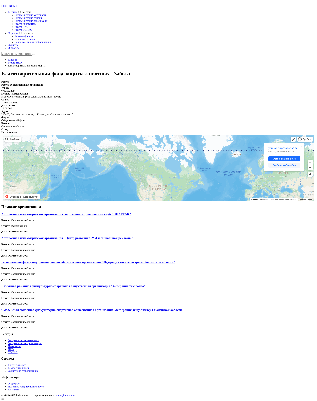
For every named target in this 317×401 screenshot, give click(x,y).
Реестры (13, 12)
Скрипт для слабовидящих (23, 370)
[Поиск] (34, 54)
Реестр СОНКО (23, 29)
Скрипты (13, 45)
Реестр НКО (21, 26)
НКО (11, 349)
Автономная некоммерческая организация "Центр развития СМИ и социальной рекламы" (67, 238)
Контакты (13, 389)
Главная (12, 59)
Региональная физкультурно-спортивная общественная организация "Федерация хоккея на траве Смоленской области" (88, 262)
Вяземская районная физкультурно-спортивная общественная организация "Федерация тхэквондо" (73, 286)
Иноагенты (14, 346)
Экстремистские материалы (30, 15)
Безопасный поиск (25, 39)
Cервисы (13, 33)
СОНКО (13, 352)
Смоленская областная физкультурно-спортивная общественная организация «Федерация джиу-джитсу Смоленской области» (92, 310)
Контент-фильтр (24, 36)
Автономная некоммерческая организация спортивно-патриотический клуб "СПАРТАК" (66, 214)
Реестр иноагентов (25, 23)
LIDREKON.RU (10, 6)
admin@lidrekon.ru (65, 395)
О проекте (13, 48)
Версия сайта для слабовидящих (33, 42)
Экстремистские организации (31, 20)
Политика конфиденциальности (26, 386)
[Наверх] (2, 399)
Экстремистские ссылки (28, 17)
